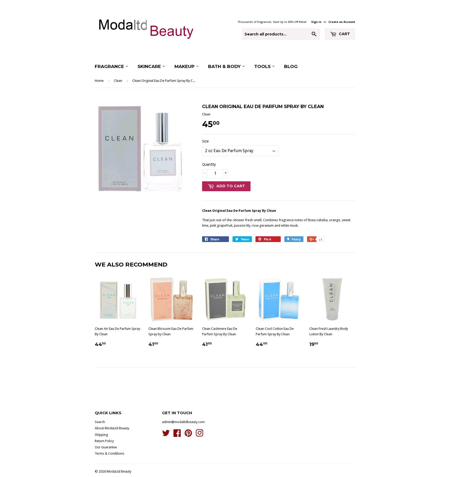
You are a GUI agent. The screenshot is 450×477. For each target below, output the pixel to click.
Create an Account (341, 22)
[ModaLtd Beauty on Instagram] (199, 435)
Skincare (150, 66)
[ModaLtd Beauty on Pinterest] (188, 435)
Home (99, 81)
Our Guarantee (106, 447)
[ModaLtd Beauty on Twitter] (166, 435)
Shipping (101, 435)
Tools (263, 66)
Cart (344, 34)
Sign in (316, 22)
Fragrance (110, 66)
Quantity (209, 164)
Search (100, 422)
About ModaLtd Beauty (112, 428)
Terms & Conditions (109, 453)
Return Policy (104, 441)
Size (205, 141)
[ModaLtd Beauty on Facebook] (177, 435)
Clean (118, 81)
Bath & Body (225, 66)
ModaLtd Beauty (119, 471)
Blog (291, 66)
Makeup (185, 66)
